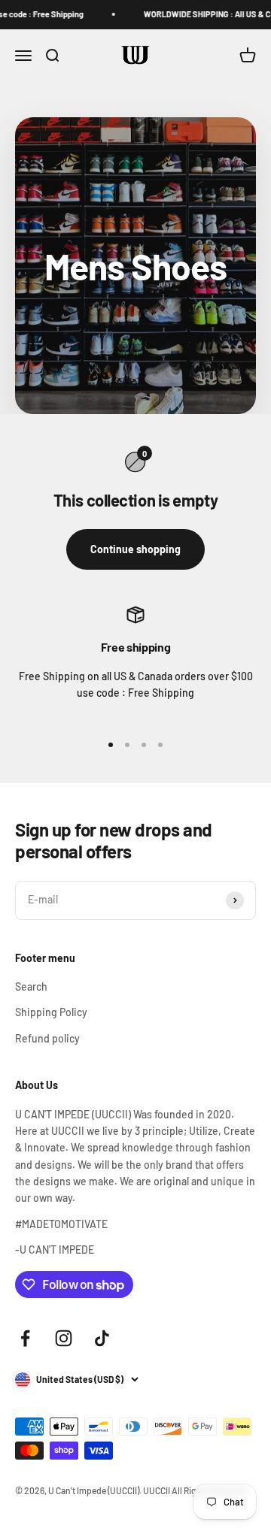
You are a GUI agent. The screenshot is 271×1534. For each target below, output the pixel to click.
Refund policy (47, 1038)
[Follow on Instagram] (63, 1338)
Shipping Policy (51, 1012)
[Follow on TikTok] (102, 1338)
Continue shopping (135, 549)
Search (31, 986)
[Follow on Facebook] (25, 1338)
